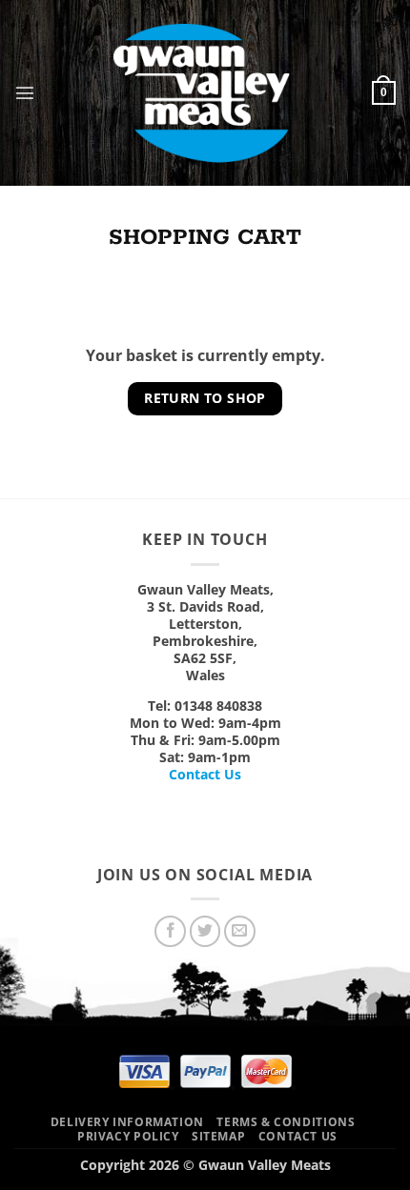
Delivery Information (127, 1122)
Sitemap (218, 1136)
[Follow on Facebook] (170, 931)
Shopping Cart (205, 238)
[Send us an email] (240, 931)
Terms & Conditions (285, 1122)
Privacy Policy (128, 1136)
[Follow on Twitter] (205, 931)
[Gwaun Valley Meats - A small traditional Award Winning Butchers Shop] (204, 93)
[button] (24, 92)
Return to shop (205, 398)
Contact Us (205, 774)
